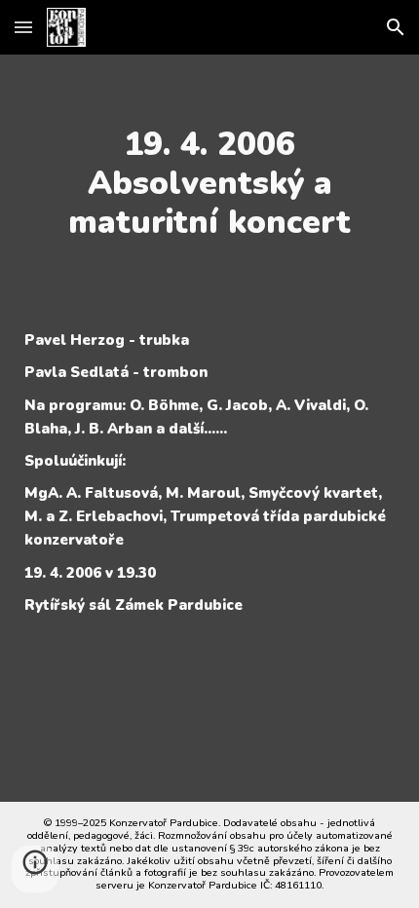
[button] (23, 27)
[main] (210, 183)
